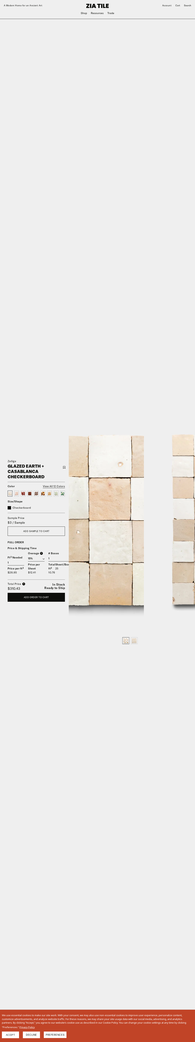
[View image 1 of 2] (125, 640)
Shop (84, 13)
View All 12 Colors (54, 486)
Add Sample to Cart (36, 531)
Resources (97, 13)
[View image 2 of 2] (134, 640)
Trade (110, 13)
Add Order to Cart (36, 597)
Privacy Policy (27, 1027)
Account (167, 5)
